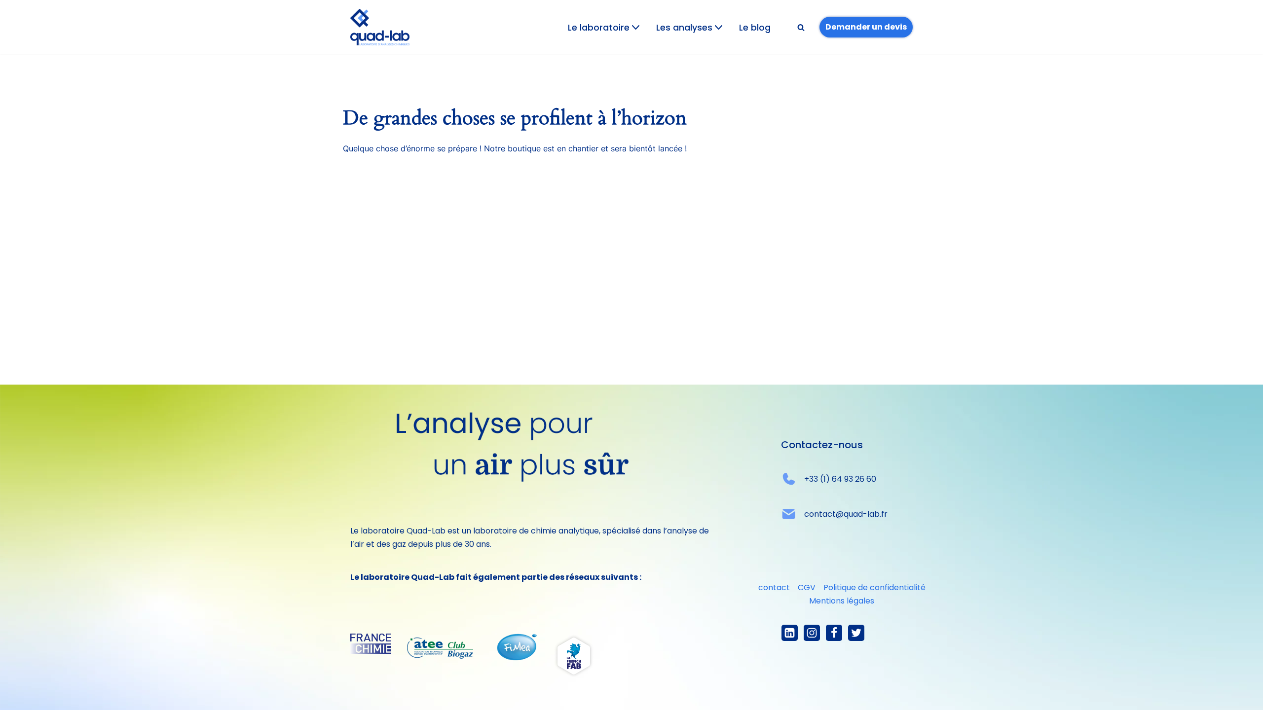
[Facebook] (834, 633)
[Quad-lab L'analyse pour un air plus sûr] (379, 27)
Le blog (755, 28)
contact (774, 587)
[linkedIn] (789, 633)
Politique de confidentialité (874, 587)
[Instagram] (812, 633)
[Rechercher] (801, 27)
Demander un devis (866, 27)
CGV (807, 587)
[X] (856, 633)
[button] (635, 27)
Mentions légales (841, 600)
